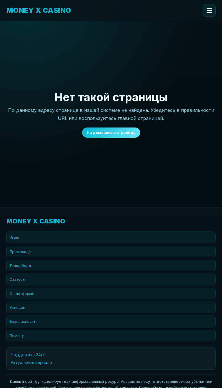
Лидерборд (20, 265)
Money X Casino (38, 10)
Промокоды (20, 251)
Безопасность (23, 321)
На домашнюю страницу (111, 132)
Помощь (17, 335)
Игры (14, 237)
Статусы (17, 279)
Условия (17, 307)
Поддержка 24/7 (28, 354)
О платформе (22, 293)
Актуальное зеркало (31, 362)
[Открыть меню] (209, 10)
